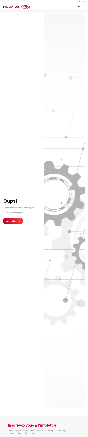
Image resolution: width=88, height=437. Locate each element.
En (84, 2)
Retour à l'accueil (13, 221)
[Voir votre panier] (76, 2)
